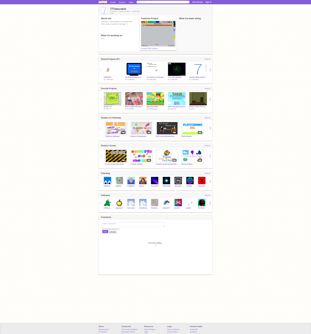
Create (112, 2)
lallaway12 (119, 208)
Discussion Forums (128, 332)
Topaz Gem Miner (152, 107)
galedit (188, 208)
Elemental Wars (186, 164)
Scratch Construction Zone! (114, 164)
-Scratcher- (155, 186)
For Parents (103, 332)
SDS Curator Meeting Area (165, 136)
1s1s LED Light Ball (174, 77)
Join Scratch (197, 2)
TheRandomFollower (155, 208)
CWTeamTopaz (152, 109)
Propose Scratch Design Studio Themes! (167, 164)
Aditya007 (166, 208)
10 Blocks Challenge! (112, 136)
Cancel (112, 231)
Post (105, 231)
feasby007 (201, 186)
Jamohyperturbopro (178, 186)
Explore (122, 2)
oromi (192, 109)
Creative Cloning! (136, 164)
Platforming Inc (186, 136)
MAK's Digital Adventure (133, 107)
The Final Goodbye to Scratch (134, 77)
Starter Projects (149, 329)
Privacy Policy (172, 332)
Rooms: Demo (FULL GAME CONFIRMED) (198, 107)
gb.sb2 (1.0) (108, 107)
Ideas (131, 2)
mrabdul (189, 186)
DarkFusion (167, 186)
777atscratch (109, 79)
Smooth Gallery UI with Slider (198, 77)
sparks (141, 186)
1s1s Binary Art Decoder (155, 77)
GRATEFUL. (108, 77)
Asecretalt (131, 208)
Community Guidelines (129, 329)
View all (207, 59)
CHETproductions (108, 208)
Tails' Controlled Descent (176, 107)
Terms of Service (173, 329)
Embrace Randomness (138, 136)
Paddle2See (131, 186)
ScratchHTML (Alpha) (149, 48)
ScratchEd (193, 329)
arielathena (143, 208)
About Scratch (104, 329)
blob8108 (107, 186)
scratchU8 (173, 109)
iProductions (130, 109)
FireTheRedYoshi (202, 208)
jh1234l (176, 208)
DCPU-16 (108, 109)
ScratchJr (193, 332)
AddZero (118, 186)
